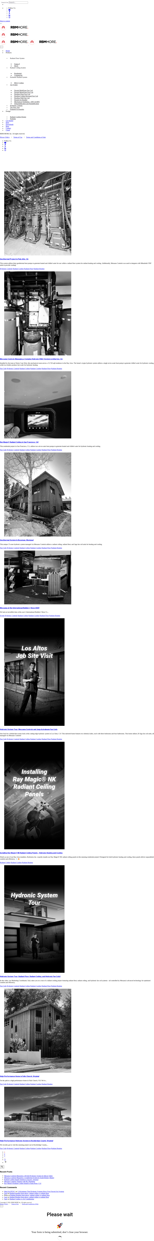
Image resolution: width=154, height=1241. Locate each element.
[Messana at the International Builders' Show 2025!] (77, 578)
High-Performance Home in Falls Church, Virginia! (19, 1076)
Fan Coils (3, 368)
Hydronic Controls (6, 269)
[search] (2, 1167)
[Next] (5, 1162)
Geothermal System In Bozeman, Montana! (17, 540)
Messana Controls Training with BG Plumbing (19, 1181)
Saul (5, 1193)
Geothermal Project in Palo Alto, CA (14, 259)
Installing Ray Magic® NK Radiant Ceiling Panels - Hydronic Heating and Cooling (31, 853)
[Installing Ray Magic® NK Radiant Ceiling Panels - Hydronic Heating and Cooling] (77, 796)
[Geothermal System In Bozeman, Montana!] (77, 495)
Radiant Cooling (18, 269)
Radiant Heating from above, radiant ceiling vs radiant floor (29, 1193)
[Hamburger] (1, 23)
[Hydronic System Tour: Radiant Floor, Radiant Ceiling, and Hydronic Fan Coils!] (77, 919)
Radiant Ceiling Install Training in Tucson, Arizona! (21, 1180)
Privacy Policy (5, 137)
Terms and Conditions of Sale (36, 137)
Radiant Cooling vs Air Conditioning (22, 1199)
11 (5, 1159)
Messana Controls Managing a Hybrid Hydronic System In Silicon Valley (28, 1176)
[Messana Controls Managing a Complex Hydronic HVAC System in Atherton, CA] (77, 313)
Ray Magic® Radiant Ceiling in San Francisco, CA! (19, 442)
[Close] (1, 47)
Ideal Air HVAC (9, 1191)
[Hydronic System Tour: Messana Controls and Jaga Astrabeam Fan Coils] (77, 672)
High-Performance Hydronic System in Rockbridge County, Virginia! (26, 1141)
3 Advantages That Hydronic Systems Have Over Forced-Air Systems (41, 1191)
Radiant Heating (39, 269)
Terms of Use (17, 137)
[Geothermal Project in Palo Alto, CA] (77, 213)
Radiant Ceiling (25, 368)
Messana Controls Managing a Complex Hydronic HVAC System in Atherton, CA (31, 359)
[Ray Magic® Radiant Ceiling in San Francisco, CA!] (77, 405)
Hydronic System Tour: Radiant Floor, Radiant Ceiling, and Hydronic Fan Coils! (30, 976)
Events (2, 616)
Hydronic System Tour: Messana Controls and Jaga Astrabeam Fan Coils (28, 729)
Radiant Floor (28, 269)
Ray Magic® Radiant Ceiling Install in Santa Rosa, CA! (22, 1183)
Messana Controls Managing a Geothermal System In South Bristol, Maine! (29, 1178)
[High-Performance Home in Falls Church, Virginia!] (77, 1031)
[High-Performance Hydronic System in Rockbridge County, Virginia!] (77, 1112)
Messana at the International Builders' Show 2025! (19, 608)
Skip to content (5, 21)
